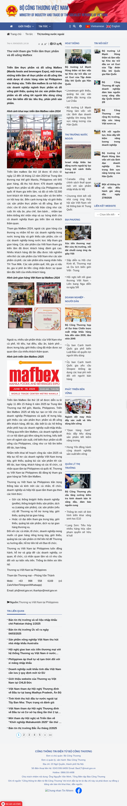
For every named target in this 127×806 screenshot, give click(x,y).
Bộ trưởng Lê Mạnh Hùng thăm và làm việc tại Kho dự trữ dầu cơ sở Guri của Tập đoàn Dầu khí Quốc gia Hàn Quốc (111, 62)
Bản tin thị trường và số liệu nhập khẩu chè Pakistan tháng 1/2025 (33, 621)
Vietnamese (97, 26)
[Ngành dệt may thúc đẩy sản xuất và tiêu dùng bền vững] (78, 406)
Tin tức (29, 34)
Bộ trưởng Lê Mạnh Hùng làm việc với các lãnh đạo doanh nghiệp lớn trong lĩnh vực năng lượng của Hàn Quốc (111, 165)
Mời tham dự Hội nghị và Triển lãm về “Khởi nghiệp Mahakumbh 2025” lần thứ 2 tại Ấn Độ (34, 720)
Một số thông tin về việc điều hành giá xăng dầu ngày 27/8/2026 (111, 191)
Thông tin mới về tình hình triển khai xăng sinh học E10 (79, 515)
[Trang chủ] (56, 11)
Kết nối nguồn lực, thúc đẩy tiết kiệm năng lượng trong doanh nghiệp (111, 138)
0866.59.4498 (67, 772)
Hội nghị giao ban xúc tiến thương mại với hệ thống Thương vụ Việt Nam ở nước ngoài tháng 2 (35, 651)
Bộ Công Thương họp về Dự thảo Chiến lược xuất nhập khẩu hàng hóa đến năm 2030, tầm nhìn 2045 (78, 332)
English (116, 26)
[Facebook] (79, 790)
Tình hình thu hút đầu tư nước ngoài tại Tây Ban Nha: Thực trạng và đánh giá (33, 700)
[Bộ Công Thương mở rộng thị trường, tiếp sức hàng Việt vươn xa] (98, 111)
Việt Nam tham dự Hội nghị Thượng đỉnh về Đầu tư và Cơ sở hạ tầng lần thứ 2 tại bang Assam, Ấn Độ (34, 710)
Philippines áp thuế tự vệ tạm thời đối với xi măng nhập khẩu (34, 661)
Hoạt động (72, 43)
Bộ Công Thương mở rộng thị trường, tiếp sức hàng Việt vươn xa (111, 117)
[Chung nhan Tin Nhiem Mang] (59, 790)
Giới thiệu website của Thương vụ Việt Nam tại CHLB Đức (32, 680)
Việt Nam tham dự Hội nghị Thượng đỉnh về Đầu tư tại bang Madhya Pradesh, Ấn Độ (35, 690)
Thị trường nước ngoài (50, 34)
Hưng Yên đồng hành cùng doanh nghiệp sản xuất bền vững (79, 450)
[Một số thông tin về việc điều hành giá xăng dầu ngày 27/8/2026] (98, 185)
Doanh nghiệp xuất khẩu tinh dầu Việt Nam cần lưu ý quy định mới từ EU (35, 671)
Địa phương (72, 219)
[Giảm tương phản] (60, 44)
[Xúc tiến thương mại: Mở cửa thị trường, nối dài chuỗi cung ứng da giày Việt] (78, 232)
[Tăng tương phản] (57, 44)
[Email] (54, 44)
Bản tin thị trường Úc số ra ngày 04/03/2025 (29, 631)
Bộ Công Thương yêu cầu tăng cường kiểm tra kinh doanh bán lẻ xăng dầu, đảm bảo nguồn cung (78, 498)
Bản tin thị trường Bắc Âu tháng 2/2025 (33, 728)
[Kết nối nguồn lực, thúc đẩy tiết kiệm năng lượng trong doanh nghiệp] (98, 132)
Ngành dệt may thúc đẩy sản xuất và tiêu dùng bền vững (78, 420)
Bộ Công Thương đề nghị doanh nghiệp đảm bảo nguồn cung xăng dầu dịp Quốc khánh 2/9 (111, 92)
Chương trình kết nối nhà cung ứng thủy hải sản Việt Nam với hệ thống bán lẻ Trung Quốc (79, 203)
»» (50, 735)
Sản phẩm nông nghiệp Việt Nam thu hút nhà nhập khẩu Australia (33, 641)
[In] (51, 44)
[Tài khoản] (80, 26)
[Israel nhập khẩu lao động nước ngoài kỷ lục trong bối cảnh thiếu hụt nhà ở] (78, 151)
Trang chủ (15, 34)
